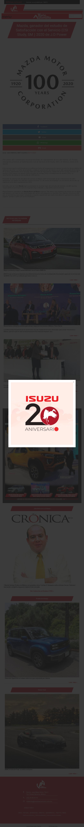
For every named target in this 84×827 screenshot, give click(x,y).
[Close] (73, 382)
